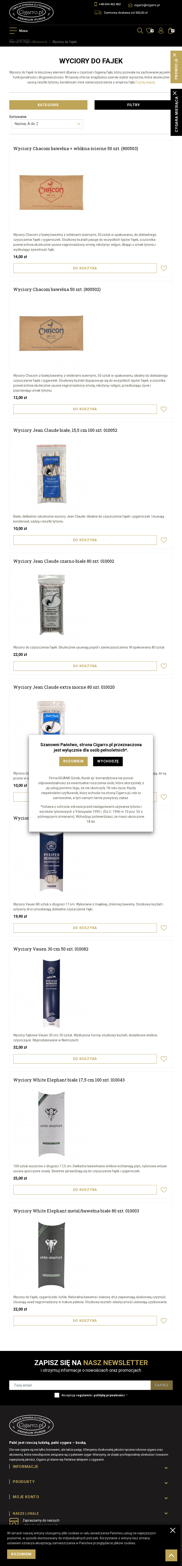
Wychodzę (108, 761)
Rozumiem (73, 761)
